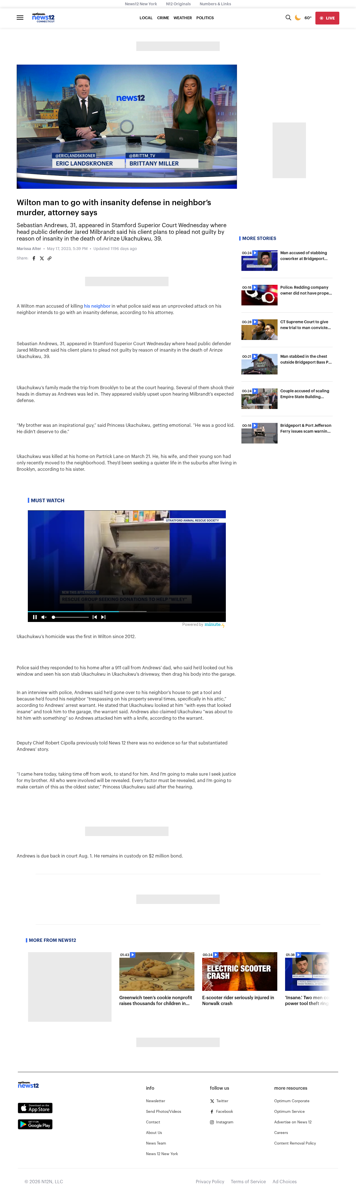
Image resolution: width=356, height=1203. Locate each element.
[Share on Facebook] (34, 258)
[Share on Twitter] (41, 258)
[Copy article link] (49, 258)
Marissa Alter (29, 249)
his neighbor (97, 306)
